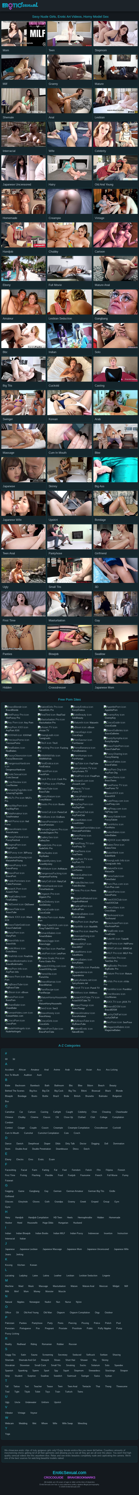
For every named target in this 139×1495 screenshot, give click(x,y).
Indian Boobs (41, 1233)
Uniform (45, 1402)
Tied (7, 1391)
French (98, 1175)
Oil (17, 1312)
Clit (57, 1117)
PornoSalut (110, 879)
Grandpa (59, 1201)
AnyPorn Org (111, 772)
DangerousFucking (48, 876)
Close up (68, 1117)
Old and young (31, 1312)
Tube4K (125, 939)
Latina (46, 1275)
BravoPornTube (46, 1032)
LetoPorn (61, 953)
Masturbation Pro (47, 722)
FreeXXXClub (111, 903)
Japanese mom (74, 1249)
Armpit (78, 1069)
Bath (47, 1085)
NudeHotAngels (13, 1031)
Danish (19, 1143)
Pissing (85, 1323)
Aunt (39, 1075)
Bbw (80, 1085)
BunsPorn (10, 1000)
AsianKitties (78, 823)
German (57, 1191)
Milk (7, 1291)
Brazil (56, 1096)
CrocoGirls (44, 1024)
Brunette (89, 1096)
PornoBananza (79, 751)
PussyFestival (13, 840)
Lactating (9, 1275)
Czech (77, 1133)
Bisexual (96, 1091)
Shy (95, 1360)
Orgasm (61, 1312)
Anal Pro (93, 931)
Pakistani (9, 1323)
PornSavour (77, 743)
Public (90, 1328)
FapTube (94, 763)
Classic (47, 1117)
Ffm (99, 1170)
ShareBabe (11, 1008)
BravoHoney (45, 1016)
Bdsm (90, 1085)
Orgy (97, 1312)
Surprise (31, 1376)
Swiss (97, 1376)
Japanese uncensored (98, 1249)
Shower (84, 1360)
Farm (34, 1170)
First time (10, 1175)
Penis (60, 1323)
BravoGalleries (112, 733)
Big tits (72, 1091)
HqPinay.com (111, 812)
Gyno (7, 1207)
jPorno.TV (77, 791)
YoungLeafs (44, 738)
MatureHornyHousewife (50, 1003)
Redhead (21, 1344)
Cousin (45, 1127)
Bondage (22, 1096)
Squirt (66, 1370)
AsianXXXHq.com (48, 969)
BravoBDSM (111, 1009)
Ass (99, 1069)
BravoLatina (78, 878)
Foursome (85, 1175)
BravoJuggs (45, 944)
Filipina (109, 1170)
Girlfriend (9, 1196)
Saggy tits (10, 1354)
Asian (89, 1069)
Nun (58, 1302)
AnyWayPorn (12, 809)
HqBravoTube (12, 987)
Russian (73, 1344)
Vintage (21, 1413)
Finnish (121, 1170)
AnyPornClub (78, 815)
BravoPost (11, 876)
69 (6, 1059)
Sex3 (55, 1008)
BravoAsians (12, 832)
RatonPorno (110, 895)
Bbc (71, 1085)
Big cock (58, 1091)
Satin (23, 1354)
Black (108, 1091)
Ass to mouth (12, 1075)
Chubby (22, 1117)
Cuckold (117, 1127)
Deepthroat (33, 1143)
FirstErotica (44, 766)
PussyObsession (14, 758)
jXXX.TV (126, 1002)
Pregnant (49, 1328)
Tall (6, 1386)
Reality (8, 1344)
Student (18, 1376)
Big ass (33, 1091)
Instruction (122, 1233)
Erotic (41, 1159)
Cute (66, 1133)
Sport (46, 1370)
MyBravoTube (79, 1024)
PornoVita (43, 977)
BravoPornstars (46, 825)
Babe (7, 1085)
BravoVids (11, 943)
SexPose (127, 1022)
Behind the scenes (14, 1091)
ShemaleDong (79, 939)
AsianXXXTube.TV (81, 1000)
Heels (70, 1217)
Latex (35, 1275)
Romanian (47, 1344)
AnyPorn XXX (12, 730)
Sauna (34, 1354)
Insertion (108, 1233)
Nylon (79, 1302)
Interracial (10, 1238)
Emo (30, 1159)
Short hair (70, 1360)
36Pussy (28, 852)
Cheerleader (121, 1112)
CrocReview (11, 785)
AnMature (62, 868)
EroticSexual (12, 777)
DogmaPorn (11, 848)
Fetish (89, 1170)
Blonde (119, 1091)
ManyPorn (11, 936)
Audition (28, 1075)
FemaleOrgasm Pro (48, 832)
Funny (125, 1175)
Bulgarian (117, 1096)
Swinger (85, 1376)
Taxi (27, 1386)
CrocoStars (110, 910)
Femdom (76, 1170)
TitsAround (110, 918)
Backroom (20, 1085)
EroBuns (60, 817)
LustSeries (77, 870)
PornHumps (77, 758)
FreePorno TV (111, 788)
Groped (94, 1201)
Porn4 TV (95, 988)
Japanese (10, 1249)
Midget (116, 1286)
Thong (108, 1386)
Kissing (8, 1265)
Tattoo (17, 1386)
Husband (77, 1223)
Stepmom (79, 1370)
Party (50, 1323)
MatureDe (109, 871)
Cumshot (28, 1133)
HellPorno (128, 943)
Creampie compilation (79, 1127)
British (77, 1096)
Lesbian (70, 1275)
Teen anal (72, 1386)
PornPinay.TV (78, 846)
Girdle (112, 1191)
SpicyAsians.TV (80, 771)
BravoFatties (111, 765)
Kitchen (21, 1265)
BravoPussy (12, 868)
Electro (19, 1159)
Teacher (38, 1386)
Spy (56, 1370)
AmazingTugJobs (14, 793)
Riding (34, 1344)
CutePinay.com (112, 804)
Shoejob (45, 1360)
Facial (24, 1170)
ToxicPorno (77, 838)
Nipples (20, 1302)
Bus (7, 1101)
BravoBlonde (12, 710)
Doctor (83, 1143)
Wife (55, 1423)
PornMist (127, 989)
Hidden (100, 1217)
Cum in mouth (12, 1133)
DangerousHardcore (15, 769)
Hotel (19, 1223)
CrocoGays (77, 735)
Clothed (81, 1117)
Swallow (45, 1376)
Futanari (9, 1180)
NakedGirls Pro (46, 710)
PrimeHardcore (46, 889)
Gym (116, 1201)
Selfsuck (90, 1354)
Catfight (57, 1112)
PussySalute (111, 819)
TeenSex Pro (111, 961)
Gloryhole (23, 1201)
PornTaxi (60, 949)
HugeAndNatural (80, 901)
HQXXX (126, 840)
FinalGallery (11, 899)
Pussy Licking (12, 1333)
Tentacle (86, 1386)
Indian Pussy (76, 1233)
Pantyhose (37, 1323)
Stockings (110, 1370)
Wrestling (82, 1423)
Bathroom (59, 1085)
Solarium (95, 1365)
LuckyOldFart (111, 1017)
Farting (45, 1170)
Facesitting (10, 1170)
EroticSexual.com (21, 5)
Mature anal (88, 1286)
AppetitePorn (111, 710)
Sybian (108, 1376)
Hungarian (63, 1223)
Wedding (23, 1423)
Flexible (49, 1175)
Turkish (68, 1391)
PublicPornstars (13, 884)
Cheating (106, 1112)
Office (8, 1312)
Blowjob (9, 1096)
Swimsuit (71, 1376)
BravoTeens (110, 780)
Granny (71, 1201)
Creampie (58, 1127)
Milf (126, 1286)
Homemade (114, 1217)
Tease (50, 1386)
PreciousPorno (13, 743)
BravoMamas (45, 985)
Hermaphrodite (85, 1217)
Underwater (30, 1402)
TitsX (55, 743)
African (22, 1069)
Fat (55, 1170)
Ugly (7, 1402)
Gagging (9, 1191)
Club (93, 1117)
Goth (47, 1201)
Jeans (8, 1254)
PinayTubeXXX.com (49, 928)
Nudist (48, 1302)
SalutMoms (77, 955)
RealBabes (11, 751)
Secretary (62, 1354)
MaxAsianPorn (112, 926)
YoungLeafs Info (113, 863)
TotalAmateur (12, 816)
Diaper (47, 1143)
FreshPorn (44, 774)
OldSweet (29, 904)
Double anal (21, 1149)
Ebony (8, 1159)
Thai (98, 1386)
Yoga (7, 1434)
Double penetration (41, 1149)
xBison (24, 992)
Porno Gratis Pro (47, 961)
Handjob (19, 1217)
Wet (34, 1423)
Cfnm (94, 1112)
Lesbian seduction (88, 1275)
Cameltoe (9, 1112)
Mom (26, 1291)
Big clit (45, 1091)
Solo (107, 1365)
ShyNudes (44, 856)
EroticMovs (11, 951)
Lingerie (106, 1275)
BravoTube (11, 912)
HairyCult (61, 881)
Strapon (124, 1370)
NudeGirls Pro (46, 848)
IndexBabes (110, 835)
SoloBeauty (77, 718)
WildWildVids (45, 758)
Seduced (77, 1354)
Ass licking (111, 1069)
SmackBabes (45, 936)
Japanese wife (121, 1249)
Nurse (68, 1302)
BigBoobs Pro (111, 969)
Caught (69, 1112)
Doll (106, 1143)
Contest (9, 1127)
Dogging (95, 1143)
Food (60, 1175)
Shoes (57, 1360)
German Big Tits (96, 1191)
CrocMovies (110, 997)
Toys (47, 1391)
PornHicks (110, 827)
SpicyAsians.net (80, 983)
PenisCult (62, 812)
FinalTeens (77, 854)
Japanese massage (52, 1249)
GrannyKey (110, 718)
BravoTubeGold (13, 928)
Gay (46, 1191)
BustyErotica (78, 710)
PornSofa (94, 967)
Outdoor (109, 1312)
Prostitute (77, 1328)
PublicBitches (78, 886)
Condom (9, 1122)
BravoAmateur (79, 1016)
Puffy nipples (104, 1328)
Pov (38, 1328)
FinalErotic (110, 934)
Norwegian (34, 1302)
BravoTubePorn (112, 749)
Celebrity (82, 1112)
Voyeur (33, 1413)
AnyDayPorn (78, 807)
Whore (44, 1423)
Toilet (37, 1391)
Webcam (9, 1423)
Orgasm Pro (45, 897)
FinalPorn (95, 776)
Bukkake (103, 1096)
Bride (66, 1096)
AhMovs (93, 992)
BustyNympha (112, 741)
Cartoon (32, 1112)
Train (57, 1391)
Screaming (47, 1354)
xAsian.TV (44, 730)
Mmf (16, 1291)
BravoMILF (77, 947)
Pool (118, 1323)
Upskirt (57, 1402)
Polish (108, 1323)
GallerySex (44, 840)
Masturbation (59, 1286)
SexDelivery (45, 905)
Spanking (22, 1370)
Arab (67, 1069)
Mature (74, 1286)
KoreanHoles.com (14, 1016)
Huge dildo (48, 1223)
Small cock (40, 1365)
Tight (16, 1391)
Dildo (57, 1143)
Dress (76, 1149)
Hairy (7, 1217)
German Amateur (74, 1191)
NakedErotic (78, 1032)
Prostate (63, 1328)
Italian (23, 1238)
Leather (57, 1275)
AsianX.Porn (12, 892)
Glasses (9, 1201)
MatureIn (94, 722)
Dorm (7, 1149)
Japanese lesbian (28, 1249)
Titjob (27, 1391)
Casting (44, 1112)
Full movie (112, 1175)
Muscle (62, 1291)
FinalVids (28, 956)
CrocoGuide (44, 912)
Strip (7, 1376)
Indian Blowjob (23, 1233)
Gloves (36, 1201)
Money (37, 1291)
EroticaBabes (78, 917)
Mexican (103, 1286)
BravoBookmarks (14, 964)
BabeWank (110, 856)
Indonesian (93, 1233)
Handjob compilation (38, 1217)
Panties (23, 1323)
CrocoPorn (11, 1023)
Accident (9, 1069)
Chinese (9, 1117)
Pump (119, 1328)
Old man (48, 1312)
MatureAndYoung (14, 860)
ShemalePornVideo (81, 831)
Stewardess (94, 1370)
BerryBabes (77, 962)
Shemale (9, 1360)
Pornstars (10, 1328)
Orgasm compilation (80, 1312)
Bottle (45, 1096)
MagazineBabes (113, 1030)
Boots (34, 1096)
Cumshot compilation (48, 1133)
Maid (20, 1286)
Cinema (34, 1117)
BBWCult (127, 948)
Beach (101, 1085)
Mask (31, 1286)
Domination (118, 1143)
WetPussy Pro (13, 718)
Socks (83, 1365)
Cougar (21, 1127)
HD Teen (58, 1217)
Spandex (118, 1365)
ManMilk (93, 926)
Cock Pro (61, 779)
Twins (80, 1391)
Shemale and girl (27, 1360)
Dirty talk (70, 1143)
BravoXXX (110, 796)
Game (21, 1191)
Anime (57, 1069)
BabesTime (110, 848)
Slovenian (24, 1365)
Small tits (56, 1365)
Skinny (105, 1360)
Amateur (35, 1069)
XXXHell (27, 735)
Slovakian (10, 1365)
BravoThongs (78, 1008)
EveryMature (45, 799)
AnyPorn (94, 922)
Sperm (35, 1370)
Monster (49, 1291)
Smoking (70, 1365)
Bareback (35, 1085)
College (103, 1117)
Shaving (117, 1354)
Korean (33, 1265)
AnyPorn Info (12, 972)
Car (21, 1112)
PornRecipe (44, 992)
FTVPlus (60, 784)
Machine (9, 1286)
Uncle (17, 1402)
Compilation (118, 1117)
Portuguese (25, 1328)
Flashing (36, 1175)
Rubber (60, 1344)
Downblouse (62, 1149)
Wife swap (67, 1423)
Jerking (19, 1254)
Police (97, 1323)
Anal (46, 1069)
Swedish (58, 1376)
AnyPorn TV (78, 862)
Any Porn (28, 722)
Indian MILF (59, 1233)
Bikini (84, 1091)
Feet (64, 1170)
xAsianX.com (78, 784)
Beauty (113, 1085)
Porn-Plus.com (112, 887)
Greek (83, 1201)
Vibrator (9, 1413)
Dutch (87, 1149)
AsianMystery (45, 864)
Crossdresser (101, 1127)
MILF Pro (127, 953)
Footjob (71, 1175)
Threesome (121, 1386)
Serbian (103, 1354)
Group (106, 1201)
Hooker (8, 1223)
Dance (8, 1143)
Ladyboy (23, 1275)
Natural (8, 1302)
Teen (60, 1386)
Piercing (72, 1323)
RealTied (60, 715)
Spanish (9, 1370)
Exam (52, 1159)
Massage (43, 1286)
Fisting (23, 1175)
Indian (8, 1233)
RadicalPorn (78, 909)
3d (14, 1059)
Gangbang (34, 1191)
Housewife (32, 1223)
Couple (33, 1127)
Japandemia (78, 975)
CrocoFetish (78, 799)
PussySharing (111, 757)
